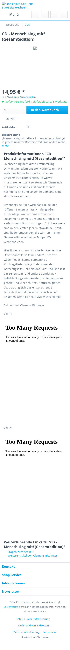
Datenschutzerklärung (26, 632)
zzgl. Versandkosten (25, 96)
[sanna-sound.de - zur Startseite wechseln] (18, 5)
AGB (20, 619)
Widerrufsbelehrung (38, 619)
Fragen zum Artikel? (20, 552)
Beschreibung (11, 135)
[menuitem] (10, 14)
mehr (5, 146)
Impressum (50, 632)
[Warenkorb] (64, 14)
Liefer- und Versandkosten (33, 625)
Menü (14, 14)
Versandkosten (12, 606)
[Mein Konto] (54, 14)
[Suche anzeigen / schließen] (35, 14)
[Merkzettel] (45, 14)
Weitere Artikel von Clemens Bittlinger (32, 555)
